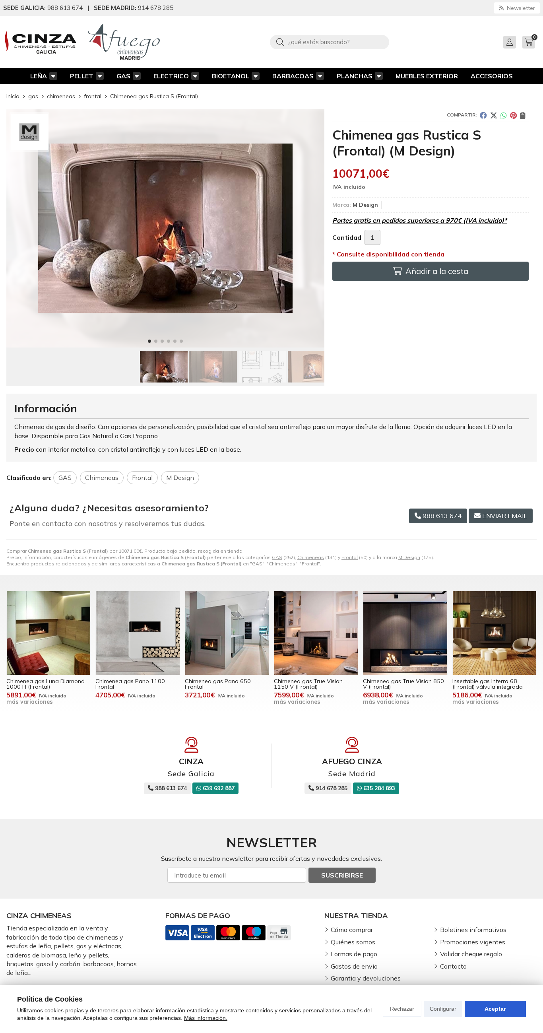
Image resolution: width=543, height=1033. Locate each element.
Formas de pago (354, 954)
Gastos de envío (354, 966)
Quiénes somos (353, 942)
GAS (123, 76)
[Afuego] (124, 42)
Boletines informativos (473, 930)
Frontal (349, 557)
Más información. (205, 1018)
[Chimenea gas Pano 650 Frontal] (227, 633)
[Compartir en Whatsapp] (503, 115)
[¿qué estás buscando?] (329, 42)
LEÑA (38, 76)
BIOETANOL (230, 76)
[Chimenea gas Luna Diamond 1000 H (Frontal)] (48, 633)
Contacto (453, 966)
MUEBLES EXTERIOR (427, 76)
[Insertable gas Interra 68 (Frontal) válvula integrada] (494, 633)
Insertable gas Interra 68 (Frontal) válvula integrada (487, 684)
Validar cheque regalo (471, 954)
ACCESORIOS (492, 76)
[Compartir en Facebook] (483, 115)
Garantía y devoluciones (366, 978)
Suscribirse (342, 875)
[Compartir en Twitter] (493, 115)
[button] (149, 341)
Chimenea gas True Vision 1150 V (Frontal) (308, 684)
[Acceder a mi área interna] (509, 42)
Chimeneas (310, 557)
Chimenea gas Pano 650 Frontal (218, 684)
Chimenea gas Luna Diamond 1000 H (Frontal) (45, 684)
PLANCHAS (354, 76)
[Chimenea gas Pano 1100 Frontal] (137, 633)
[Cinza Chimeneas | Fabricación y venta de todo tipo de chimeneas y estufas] (40, 42)
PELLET (81, 76)
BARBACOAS (293, 76)
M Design (409, 557)
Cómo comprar (352, 930)
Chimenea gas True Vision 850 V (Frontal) (403, 684)
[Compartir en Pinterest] (513, 115)
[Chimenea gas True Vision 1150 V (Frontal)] (316, 633)
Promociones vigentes (472, 942)
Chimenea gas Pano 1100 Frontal (130, 684)
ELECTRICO (171, 76)
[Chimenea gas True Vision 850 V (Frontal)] (405, 633)
